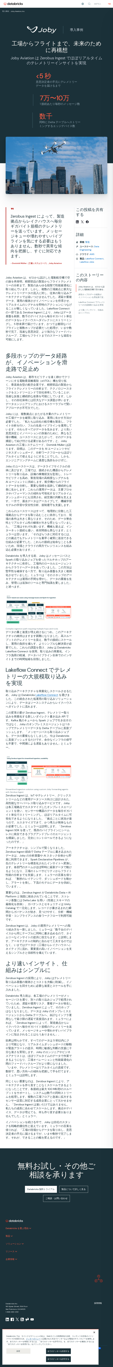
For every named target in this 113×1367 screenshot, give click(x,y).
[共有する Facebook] (87, 221)
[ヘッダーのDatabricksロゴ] (13, 3)
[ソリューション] (22, 1243)
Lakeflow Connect (47, 695)
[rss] (22, 1319)
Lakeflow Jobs (87, 261)
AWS (92, 254)
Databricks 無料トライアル (41, 1189)
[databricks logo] (14, 1221)
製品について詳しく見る (73, 1189)
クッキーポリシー (33, 1339)
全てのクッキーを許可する (58, 1359)
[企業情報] (16, 1259)
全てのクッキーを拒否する (58, 1351)
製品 (8, 1236)
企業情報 (10, 1259)
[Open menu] (109, 3)
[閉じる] (94, 1332)
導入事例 (5, 11)
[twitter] (17, 1319)
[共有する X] (82, 221)
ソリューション (13, 1243)
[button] (89, 4)
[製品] (11, 1236)
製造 (87, 242)
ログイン (97, 4)
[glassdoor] (27, 1319)
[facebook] (12, 1319)
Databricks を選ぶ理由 (17, 1228)
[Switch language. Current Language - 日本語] (82, 4)
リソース (10, 1251)
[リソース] (16, 1251)
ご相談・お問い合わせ (56, 1198)
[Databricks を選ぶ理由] (30, 1228)
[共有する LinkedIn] (77, 221)
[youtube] (32, 1319)
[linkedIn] (7, 1319)
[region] (50, 1347)
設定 (18, 1351)
